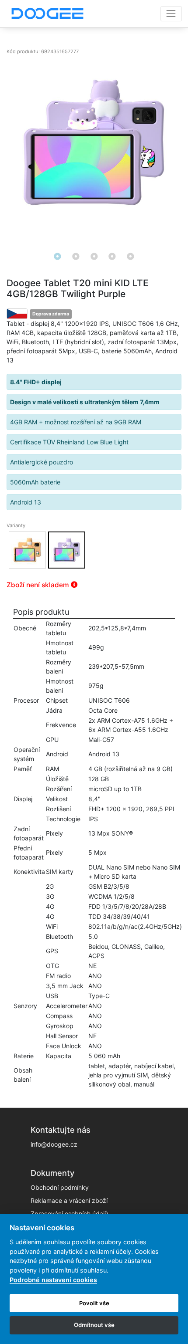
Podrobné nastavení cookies (53, 1279)
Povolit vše (94, 1303)
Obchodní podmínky (60, 1187)
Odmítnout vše (94, 1324)
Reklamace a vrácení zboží (69, 1200)
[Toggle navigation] (171, 13)
